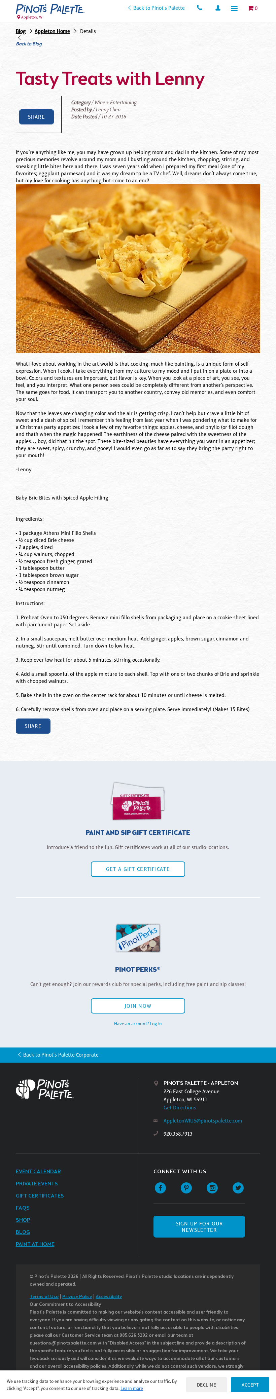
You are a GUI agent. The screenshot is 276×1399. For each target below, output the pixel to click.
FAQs (23, 1208)
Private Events (37, 1183)
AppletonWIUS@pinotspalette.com (203, 1120)
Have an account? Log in (138, 1023)
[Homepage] (77, 1089)
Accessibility (109, 1297)
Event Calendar (38, 1171)
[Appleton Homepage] (50, 9)
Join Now (138, 1006)
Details (88, 31)
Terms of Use (44, 1297)
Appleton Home (52, 31)
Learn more (131, 1388)
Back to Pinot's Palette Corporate (61, 1055)
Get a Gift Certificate (138, 869)
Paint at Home (35, 1244)
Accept (250, 1385)
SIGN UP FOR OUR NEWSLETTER (199, 1226)
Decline (206, 1385)
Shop (23, 1220)
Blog (21, 31)
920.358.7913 (178, 1134)
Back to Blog (29, 44)
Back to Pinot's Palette (158, 8)
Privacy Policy (77, 1297)
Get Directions (180, 1107)
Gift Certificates (40, 1196)
